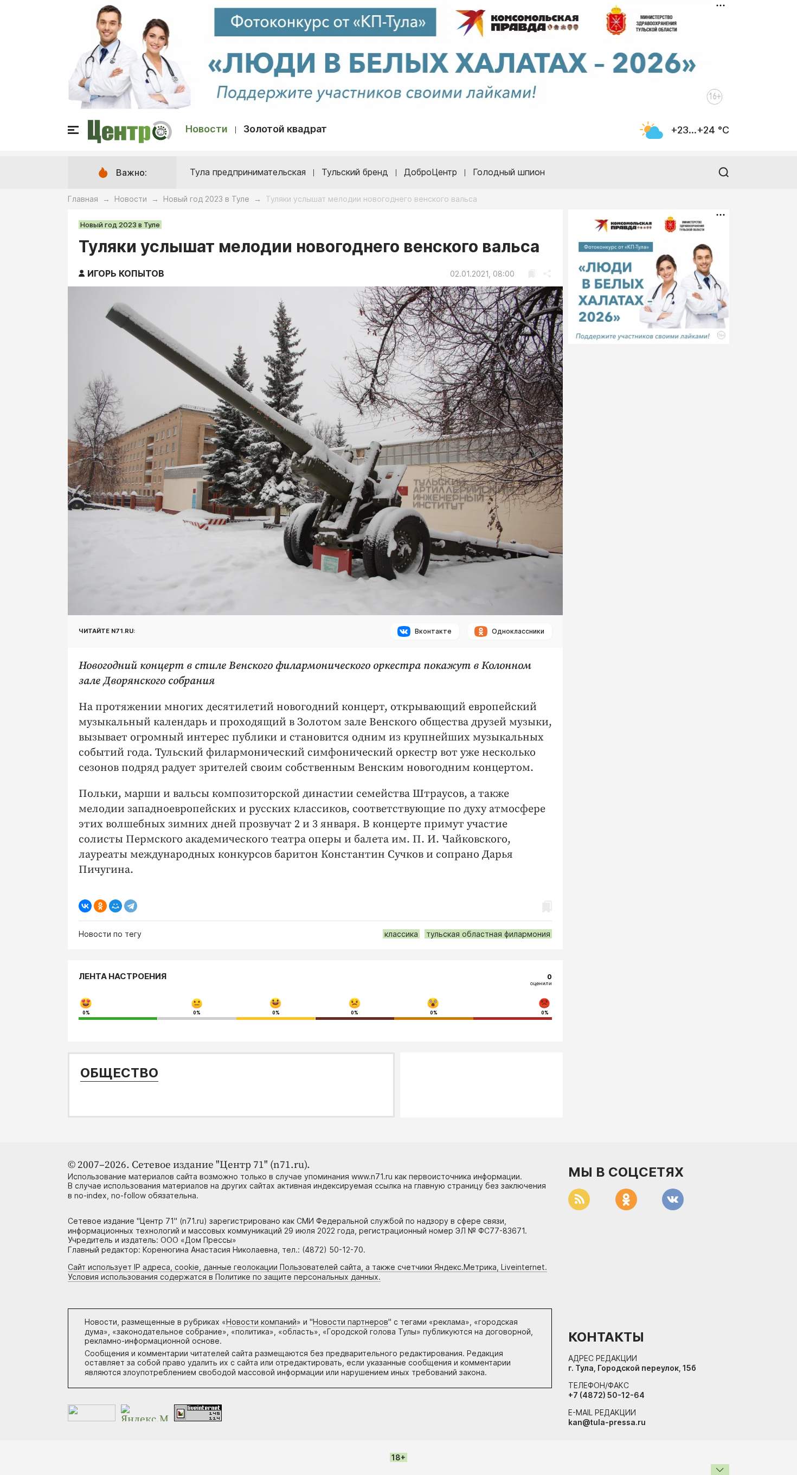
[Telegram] (130, 905)
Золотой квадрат (285, 129)
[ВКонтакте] (85, 905)
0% (86, 1013)
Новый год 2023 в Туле (206, 198)
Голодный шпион (509, 172)
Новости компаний (261, 1321)
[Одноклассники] (100, 905)
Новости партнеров (350, 1321)
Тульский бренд (355, 172)
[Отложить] (531, 273)
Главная (83, 198)
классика (401, 933)
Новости (206, 129)
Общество (119, 1073)
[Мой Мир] (115, 905)
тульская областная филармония (488, 933)
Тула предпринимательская (248, 172)
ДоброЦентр (430, 172)
